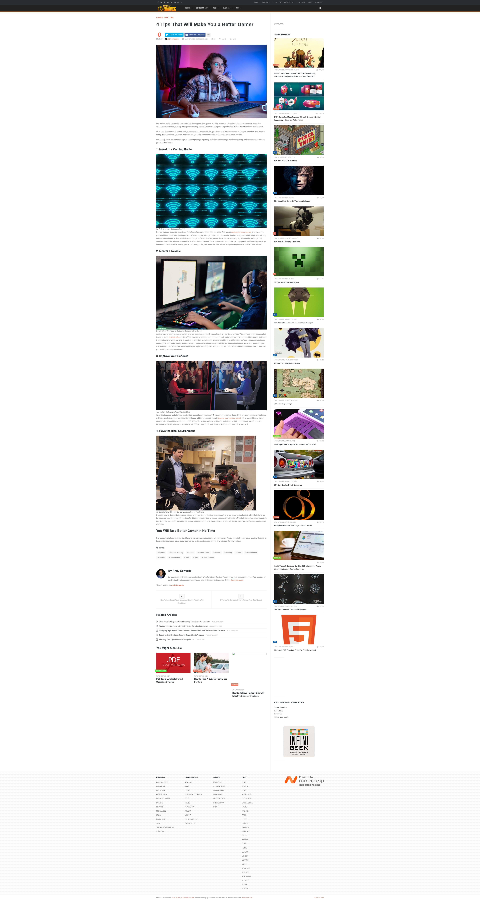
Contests (217, 782)
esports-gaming (176, 552)
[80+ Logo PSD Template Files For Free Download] (299, 630)
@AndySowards (237, 580)
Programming (191, 819)
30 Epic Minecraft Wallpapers (286, 282)
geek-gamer (251, 552)
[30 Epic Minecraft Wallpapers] (299, 261)
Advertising (161, 782)
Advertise (301, 2)
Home (244, 848)
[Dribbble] (182, 2)
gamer (191, 552)
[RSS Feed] (172, 2)
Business (226, 8)
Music (244, 864)
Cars (244, 790)
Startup (160, 831)
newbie (162, 558)
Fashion (245, 811)
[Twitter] (161, 2)
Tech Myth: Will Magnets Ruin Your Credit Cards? (295, 444)
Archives (266, 2)
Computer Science (193, 795)
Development (202, 8)
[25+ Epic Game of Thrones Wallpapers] (299, 589)
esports (162, 552)
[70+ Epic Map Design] (299, 383)
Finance (159, 807)
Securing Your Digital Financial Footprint (175, 640)
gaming (229, 552)
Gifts (244, 836)
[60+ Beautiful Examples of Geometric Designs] (299, 302)
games (217, 552)
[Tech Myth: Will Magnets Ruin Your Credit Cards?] (299, 424)
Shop (310, 2)
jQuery (188, 811)
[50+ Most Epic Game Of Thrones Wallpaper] (299, 180)
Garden (245, 827)
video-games (208, 558)
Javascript (190, 807)
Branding (160, 790)
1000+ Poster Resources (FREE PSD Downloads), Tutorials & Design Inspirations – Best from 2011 (295, 74)
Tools (244, 885)
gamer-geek (204, 552)
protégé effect (174, 337)
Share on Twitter (176, 35)
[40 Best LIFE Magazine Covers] (299, 343)
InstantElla (278, 714)
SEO (158, 823)
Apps (187, 786)
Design (187, 8)
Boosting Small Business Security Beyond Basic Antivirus (181, 635)
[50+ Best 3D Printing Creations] (299, 221)
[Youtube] (165, 2)
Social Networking (165, 827)
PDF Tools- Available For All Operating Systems (169, 680)
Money (245, 856)
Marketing (161, 819)
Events (159, 803)
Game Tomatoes (280, 708)
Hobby (245, 844)
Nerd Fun (246, 868)
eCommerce (161, 795)
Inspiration (218, 790)
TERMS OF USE (247, 898)
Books (245, 786)
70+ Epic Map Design (283, 404)
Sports (245, 881)
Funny (244, 819)
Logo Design (219, 799)
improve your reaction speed (229, 418)
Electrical (247, 799)
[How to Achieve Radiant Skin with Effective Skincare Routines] (249, 670)
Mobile (188, 815)
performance (175, 558)
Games (159, 18)
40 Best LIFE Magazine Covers (287, 363)
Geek (166, 18)
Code (187, 790)
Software (246, 876)
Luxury (245, 852)
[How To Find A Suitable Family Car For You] (211, 663)
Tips (237, 8)
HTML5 (187, 803)
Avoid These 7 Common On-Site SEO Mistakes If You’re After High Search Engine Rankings (297, 567)
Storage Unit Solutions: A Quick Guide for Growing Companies (183, 626)
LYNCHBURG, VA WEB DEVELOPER (183, 898)
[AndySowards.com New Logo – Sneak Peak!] (299, 505)
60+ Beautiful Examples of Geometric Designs (293, 323)
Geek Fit (246, 831)
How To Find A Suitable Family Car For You (210, 680)
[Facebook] (158, 2)
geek (239, 552)
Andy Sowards (172, 39)
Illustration (219, 786)
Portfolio (277, 2)
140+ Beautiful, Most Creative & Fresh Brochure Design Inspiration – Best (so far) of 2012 (297, 118)
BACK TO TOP (319, 898)
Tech (215, 8)
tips (196, 558)
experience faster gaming (241, 232)
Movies (245, 860)
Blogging (160, 786)
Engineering (247, 803)
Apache (188, 782)
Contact (318, 2)
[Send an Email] (168, 2)
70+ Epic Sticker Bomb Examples (288, 485)
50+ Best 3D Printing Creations (287, 242)
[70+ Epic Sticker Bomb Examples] (299, 464)
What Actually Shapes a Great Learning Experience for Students (184, 622)
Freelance (161, 811)
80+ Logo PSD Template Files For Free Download (295, 650)
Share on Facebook (196, 35)
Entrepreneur (163, 799)
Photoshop (218, 803)
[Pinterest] (175, 2)
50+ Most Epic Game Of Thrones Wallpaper (292, 201)
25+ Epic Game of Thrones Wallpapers (290, 610)
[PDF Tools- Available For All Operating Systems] (173, 663)
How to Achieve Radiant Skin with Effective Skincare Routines (248, 694)
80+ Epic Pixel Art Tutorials (285, 161)
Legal (159, 815)
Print (215, 807)
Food (244, 815)
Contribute (289, 2)
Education (246, 795)
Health (245, 840)
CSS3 (187, 799)
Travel (245, 889)
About (256, 2)
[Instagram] (179, 2)
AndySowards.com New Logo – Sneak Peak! (293, 525)
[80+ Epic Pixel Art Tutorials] (299, 140)
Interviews (218, 795)
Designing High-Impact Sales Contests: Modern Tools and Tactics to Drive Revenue (192, 631)
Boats (244, 782)
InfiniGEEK (278, 711)
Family (245, 807)
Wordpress (190, 823)
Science (245, 872)
